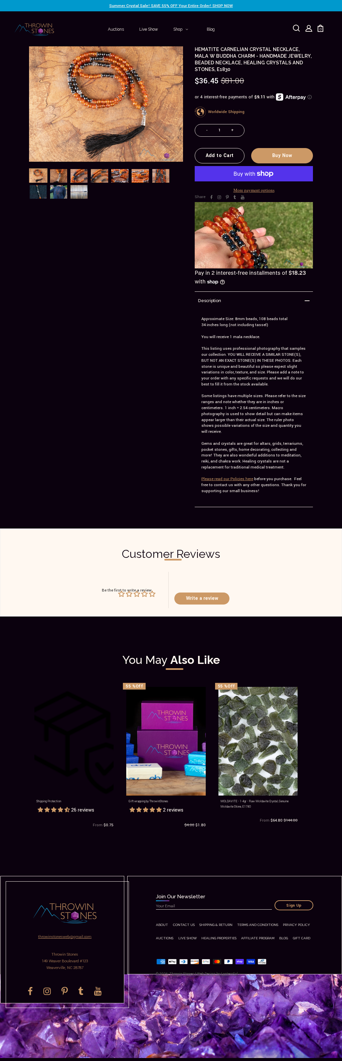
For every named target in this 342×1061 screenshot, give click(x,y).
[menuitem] (116, 29)
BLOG (283, 938)
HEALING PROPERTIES (218, 938)
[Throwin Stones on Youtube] (242, 197)
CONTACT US (184, 925)
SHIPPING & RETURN (215, 925)
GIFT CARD (301, 938)
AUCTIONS (164, 938)
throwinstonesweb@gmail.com (65, 937)
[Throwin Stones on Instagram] (219, 197)
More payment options (254, 190)
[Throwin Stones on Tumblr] (234, 197)
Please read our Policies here (227, 479)
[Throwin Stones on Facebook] (211, 197)
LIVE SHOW (187, 938)
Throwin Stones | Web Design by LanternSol (204, 973)
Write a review (202, 598)
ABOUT (162, 925)
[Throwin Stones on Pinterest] (227, 197)
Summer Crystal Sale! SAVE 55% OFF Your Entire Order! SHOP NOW (171, 6)
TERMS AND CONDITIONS (257, 925)
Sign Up (294, 905)
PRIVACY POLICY (296, 925)
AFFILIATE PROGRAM (258, 938)
